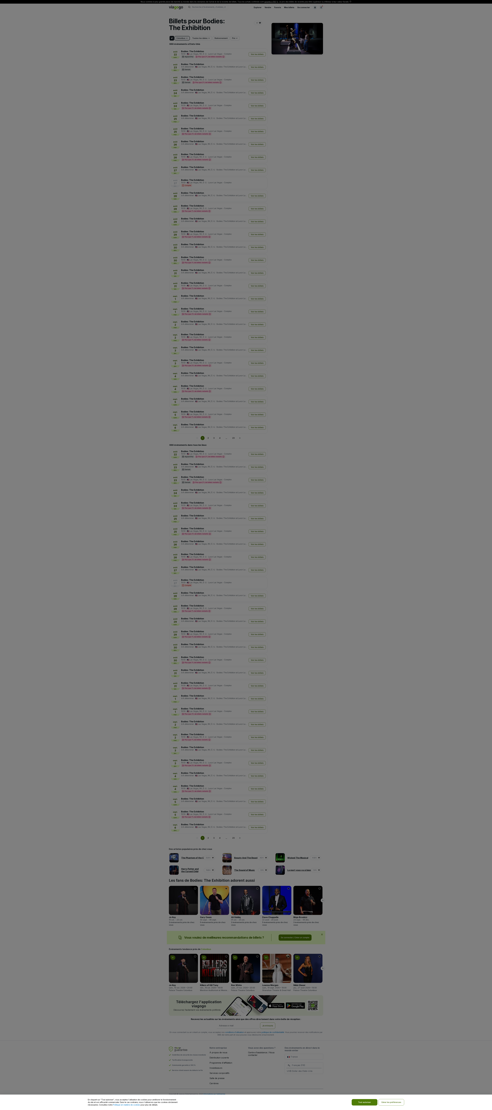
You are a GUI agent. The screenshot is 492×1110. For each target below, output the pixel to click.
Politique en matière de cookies (126, 1105)
